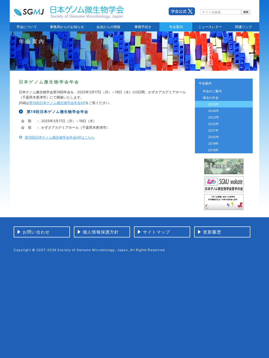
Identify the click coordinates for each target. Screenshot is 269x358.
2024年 (213, 111)
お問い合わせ (36, 232)
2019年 (213, 143)
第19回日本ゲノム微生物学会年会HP (57, 103)
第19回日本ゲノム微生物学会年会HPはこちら (60, 137)
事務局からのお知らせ (67, 27)
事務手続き (143, 27)
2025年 (213, 104)
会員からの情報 (108, 27)
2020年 (213, 137)
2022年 (213, 124)
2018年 (213, 150)
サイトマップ (156, 232)
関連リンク (243, 27)
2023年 (213, 117)
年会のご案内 (212, 91)
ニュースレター (210, 27)
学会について (27, 27)
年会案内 (176, 27)
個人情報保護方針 (101, 232)
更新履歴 (212, 232)
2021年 (213, 130)
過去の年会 (211, 98)
